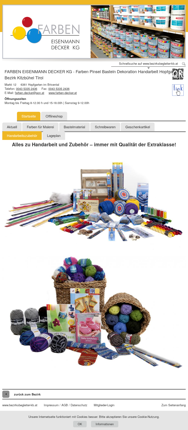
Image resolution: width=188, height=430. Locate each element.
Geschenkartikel (137, 126)
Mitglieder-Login (104, 405)
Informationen (105, 424)
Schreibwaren (105, 126)
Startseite (29, 116)
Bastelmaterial (74, 126)
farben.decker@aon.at (29, 93)
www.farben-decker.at (63, 93)
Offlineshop (54, 116)
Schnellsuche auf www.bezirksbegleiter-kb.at (148, 63)
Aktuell (12, 126)
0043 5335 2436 (26, 88)
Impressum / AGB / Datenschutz (65, 405)
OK (80, 424)
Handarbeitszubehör (22, 135)
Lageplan (54, 135)
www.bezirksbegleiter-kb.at (19, 405)
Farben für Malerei (40, 126)
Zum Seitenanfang (173, 405)
